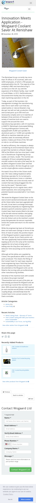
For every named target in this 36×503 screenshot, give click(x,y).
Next (31, 399)
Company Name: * (11, 448)
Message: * (8, 456)
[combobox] (8, 444)
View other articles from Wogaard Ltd (14, 325)
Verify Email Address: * (13, 433)
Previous (7, 392)
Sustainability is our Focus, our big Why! (18, 321)
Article (8, 304)
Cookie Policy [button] (8, 494)
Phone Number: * (11, 441)
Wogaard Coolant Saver (18, 71)
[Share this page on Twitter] (3, 336)
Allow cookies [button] (25, 499)
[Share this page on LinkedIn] (6, 336)
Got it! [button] (10, 499)
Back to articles (18, 395)
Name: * (7, 418)
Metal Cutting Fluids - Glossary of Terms (19, 315)
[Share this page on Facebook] (9, 336)
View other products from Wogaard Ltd (15, 381)
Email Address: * (10, 425)
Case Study (9, 306)
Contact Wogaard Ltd (20, 469)
